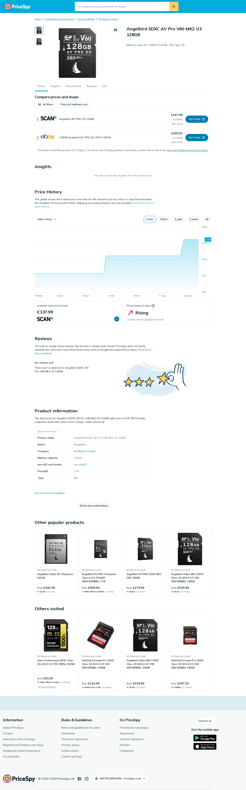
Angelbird (79, 444)
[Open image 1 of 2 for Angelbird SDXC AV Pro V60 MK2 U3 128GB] (77, 53)
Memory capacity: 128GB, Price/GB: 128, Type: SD (156, 45)
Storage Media (86, 19)
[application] (123, 262)
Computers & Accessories (59, 19)
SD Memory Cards (108, 19)
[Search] (173, 6)
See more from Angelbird (50, 493)
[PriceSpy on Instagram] (86, 778)
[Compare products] (115, 30)
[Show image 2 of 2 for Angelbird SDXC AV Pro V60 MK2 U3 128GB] (39, 41)
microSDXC (80, 464)
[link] (56, 562)
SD (75, 477)
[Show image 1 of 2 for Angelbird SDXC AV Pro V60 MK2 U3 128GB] (39, 30)
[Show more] (38, 119)
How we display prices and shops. (187, 150)
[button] (45, 104)
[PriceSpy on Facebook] (79, 778)
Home (38, 19)
